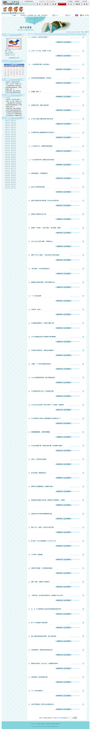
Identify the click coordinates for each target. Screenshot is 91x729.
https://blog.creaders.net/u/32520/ (73, 32)
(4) (65, 191)
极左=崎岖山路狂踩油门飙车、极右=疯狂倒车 (43, 636)
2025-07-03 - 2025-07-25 (10, 138)
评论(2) (68, 55)
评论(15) (69, 477)
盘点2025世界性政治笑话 (38, 187)
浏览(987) (59, 641)
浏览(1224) (58, 682)
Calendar (8, 61)
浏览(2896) (58, 477)
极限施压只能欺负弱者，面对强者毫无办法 (43, 282)
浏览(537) (59, 42)
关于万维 (85, 1)
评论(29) (69, 355)
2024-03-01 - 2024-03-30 (10, 163)
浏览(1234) (58, 600)
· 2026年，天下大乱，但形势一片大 (13, 83)
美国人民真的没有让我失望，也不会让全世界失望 (45, 200)
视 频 (54, 4)
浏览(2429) (58, 668)
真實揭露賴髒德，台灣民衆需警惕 (40, 432)
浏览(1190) (58, 627)
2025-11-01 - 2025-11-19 (10, 131)
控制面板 (31, 15)
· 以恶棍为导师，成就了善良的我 (12, 91)
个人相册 (38, 15)
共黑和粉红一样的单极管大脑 (39, 677)
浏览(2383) (58, 709)
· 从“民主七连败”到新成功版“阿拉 (13, 92)
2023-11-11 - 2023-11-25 (10, 170)
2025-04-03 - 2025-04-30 (10, 143)
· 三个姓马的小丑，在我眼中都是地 (13, 113)
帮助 (83, 15)
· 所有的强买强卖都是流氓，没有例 (13, 87)
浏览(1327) (58, 654)
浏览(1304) (58, 586)
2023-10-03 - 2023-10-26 (10, 172)
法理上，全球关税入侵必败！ (39, 459)
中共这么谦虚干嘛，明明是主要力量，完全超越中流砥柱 (46, 445)
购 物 (85, 4)
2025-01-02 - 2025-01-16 (10, 149)
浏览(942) (59, 437)
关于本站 (33, 723)
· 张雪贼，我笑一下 (9, 89)
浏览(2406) (58, 137)
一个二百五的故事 (36, 296)
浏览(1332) (58, 450)
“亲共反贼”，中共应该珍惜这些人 (40, 268)
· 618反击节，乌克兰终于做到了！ (13, 82)
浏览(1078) (58, 205)
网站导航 (53, 723)
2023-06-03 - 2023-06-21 (10, 179)
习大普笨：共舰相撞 (36, 554)
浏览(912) (59, 287)
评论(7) (68, 368)
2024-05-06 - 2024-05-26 (10, 159)
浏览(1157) (58, 83)
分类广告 (78, 4)
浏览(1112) (58, 409)
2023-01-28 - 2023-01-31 (10, 188)
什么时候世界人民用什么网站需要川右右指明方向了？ (46, 418)
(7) (65, 96)
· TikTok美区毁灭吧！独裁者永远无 (13, 115)
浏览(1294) (58, 573)
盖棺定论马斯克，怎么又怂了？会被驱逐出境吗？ (45, 663)
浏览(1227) (58, 614)
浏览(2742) (58, 191)
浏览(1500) (58, 695)
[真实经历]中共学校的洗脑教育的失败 (41, 513)
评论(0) (68, 42)
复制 (82, 32)
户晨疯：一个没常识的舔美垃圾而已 (41, 364)
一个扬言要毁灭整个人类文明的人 (40, 64)
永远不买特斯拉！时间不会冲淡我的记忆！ (43, 704)
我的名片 (8, 34)
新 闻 (46, 4)
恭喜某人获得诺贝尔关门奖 (38, 214)
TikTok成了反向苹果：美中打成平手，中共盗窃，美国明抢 (47, 404)
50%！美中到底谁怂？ (37, 690)
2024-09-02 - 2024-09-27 (10, 156)
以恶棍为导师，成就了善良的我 (40, 105)
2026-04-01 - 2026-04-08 (10, 124)
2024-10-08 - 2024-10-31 (10, 154)
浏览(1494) (58, 300)
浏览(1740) (58, 110)
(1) (65, 69)
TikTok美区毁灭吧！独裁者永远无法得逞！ (43, 159)
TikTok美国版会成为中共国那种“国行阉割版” (43, 336)
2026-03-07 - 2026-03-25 (10, 125)
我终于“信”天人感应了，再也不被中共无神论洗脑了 (45, 255)
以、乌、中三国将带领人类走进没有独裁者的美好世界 (46, 609)
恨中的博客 (26, 27)
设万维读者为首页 (29, 1)
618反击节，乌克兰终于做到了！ (40, 37)
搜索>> (15, 15)
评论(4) (68, 287)
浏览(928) (59, 246)
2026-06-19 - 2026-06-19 (10, 120)
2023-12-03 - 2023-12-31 (10, 168)
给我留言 (45, 15)
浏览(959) (59, 219)
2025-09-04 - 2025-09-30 (10, 134)
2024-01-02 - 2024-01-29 (10, 166)
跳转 (75, 717)
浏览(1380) (58, 464)
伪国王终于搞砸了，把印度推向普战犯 (41, 568)
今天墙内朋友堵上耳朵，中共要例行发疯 (42, 391)
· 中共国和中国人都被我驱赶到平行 (13, 112)
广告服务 (70, 1)
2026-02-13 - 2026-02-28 (10, 127)
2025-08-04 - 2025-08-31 (10, 136)
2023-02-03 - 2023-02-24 (10, 186)
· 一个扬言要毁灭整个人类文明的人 (13, 85)
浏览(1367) (58, 396)
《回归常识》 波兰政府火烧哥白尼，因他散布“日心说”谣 (47, 595)
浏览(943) (59, 273)
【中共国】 (7, 97)
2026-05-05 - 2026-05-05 (10, 122)
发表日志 (24, 15)
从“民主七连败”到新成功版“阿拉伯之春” (42, 119)
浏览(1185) (58, 423)
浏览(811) (59, 55)
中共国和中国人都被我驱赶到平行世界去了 (43, 132)
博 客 (62, 4)
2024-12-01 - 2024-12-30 (10, 150)
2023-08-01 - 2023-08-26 (10, 175)
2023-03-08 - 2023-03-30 (10, 184)
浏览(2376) (58, 151)
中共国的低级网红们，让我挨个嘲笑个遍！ (43, 323)
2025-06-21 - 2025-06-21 (10, 140)
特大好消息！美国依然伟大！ (39, 473)
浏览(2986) (58, 355)
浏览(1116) (58, 260)
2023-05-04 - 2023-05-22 (10, 181)
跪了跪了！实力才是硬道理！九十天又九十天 (43, 541)
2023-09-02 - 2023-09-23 (10, 174)
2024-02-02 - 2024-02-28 (10, 165)
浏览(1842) (58, 382)
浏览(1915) (58, 123)
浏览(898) (59, 532)
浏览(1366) (58, 314)
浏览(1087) (58, 505)
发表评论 (78, 42)
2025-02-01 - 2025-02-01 (10, 147)
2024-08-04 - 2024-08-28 (10, 157)
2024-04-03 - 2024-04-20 (10, 161)
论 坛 (70, 4)
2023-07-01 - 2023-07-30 (10, 177)
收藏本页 (87, 32)
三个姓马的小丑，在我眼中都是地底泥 (41, 146)
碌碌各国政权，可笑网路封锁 (39, 173)
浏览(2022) (58, 491)
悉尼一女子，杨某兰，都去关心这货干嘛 (42, 527)
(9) (65, 668)
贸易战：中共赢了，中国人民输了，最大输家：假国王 (46, 227)
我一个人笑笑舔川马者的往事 (39, 622)
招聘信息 (48, 723)
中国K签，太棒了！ (36, 309)
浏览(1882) (58, 96)
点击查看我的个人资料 (14, 57)
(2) (65, 42)
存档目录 (8, 118)
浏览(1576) (58, 178)
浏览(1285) (58, 545)
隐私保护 (58, 723)
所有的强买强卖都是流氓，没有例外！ (41, 78)
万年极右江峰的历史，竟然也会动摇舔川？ (43, 350)
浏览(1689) (58, 164)
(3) (65, 328)
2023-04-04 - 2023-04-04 (10, 182)
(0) (65, 55)
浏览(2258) (58, 328)
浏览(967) (59, 341)
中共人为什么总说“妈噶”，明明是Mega (42, 241)
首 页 (38, 4)
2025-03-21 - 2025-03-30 (10, 145)
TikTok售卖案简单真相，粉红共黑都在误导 (43, 377)
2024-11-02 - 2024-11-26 (10, 152)
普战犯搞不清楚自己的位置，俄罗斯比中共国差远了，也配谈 (48, 500)
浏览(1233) (58, 559)
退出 (88, 15)
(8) (65, 355)
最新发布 (8, 79)
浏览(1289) (58, 69)
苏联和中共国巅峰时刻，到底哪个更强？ (42, 486)
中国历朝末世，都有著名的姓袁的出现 (41, 650)
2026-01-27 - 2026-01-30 (10, 129)
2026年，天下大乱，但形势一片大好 (41, 50)
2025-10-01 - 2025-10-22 (10, 133)
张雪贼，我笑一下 (36, 91)
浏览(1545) (58, 368)
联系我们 (77, 1)
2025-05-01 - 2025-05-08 (10, 141)
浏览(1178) (58, 232)
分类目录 (8, 95)
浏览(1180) (58, 518)
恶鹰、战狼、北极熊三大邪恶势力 (40, 581)
